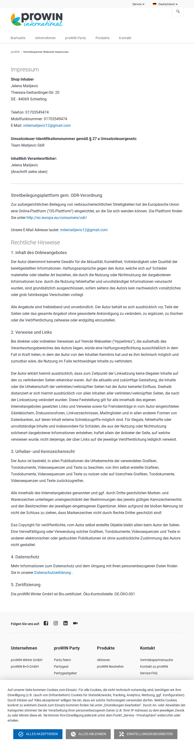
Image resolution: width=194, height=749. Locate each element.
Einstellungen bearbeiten (146, 734)
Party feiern (62, 660)
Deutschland (167, 4)
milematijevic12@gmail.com (47, 125)
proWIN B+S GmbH (25, 666)
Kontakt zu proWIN (154, 666)
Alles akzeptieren (38, 734)
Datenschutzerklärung (52, 572)
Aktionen (103, 660)
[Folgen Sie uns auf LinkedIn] (66, 623)
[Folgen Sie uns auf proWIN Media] (76, 623)
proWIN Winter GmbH (26, 660)
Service (136, 4)
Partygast (61, 666)
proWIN (15, 52)
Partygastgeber (65, 673)
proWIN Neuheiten (110, 666)
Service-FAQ (149, 673)
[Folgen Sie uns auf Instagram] (56, 623)
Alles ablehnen (88, 734)
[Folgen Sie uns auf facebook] (47, 623)
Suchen (178, 11)
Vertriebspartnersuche (156, 660)
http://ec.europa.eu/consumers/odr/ (56, 217)
